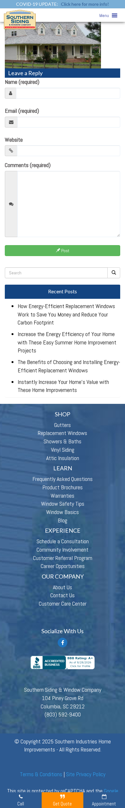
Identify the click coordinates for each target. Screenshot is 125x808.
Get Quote (62, 804)
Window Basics (62, 512)
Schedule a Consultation (63, 541)
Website (14, 139)
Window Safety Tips (62, 503)
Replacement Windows (62, 433)
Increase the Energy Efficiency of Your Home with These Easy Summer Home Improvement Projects (67, 342)
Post (64, 250)
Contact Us (62, 595)
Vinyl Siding (62, 449)
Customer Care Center (63, 603)
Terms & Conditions (41, 774)
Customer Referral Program (62, 558)
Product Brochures (62, 487)
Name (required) (22, 81)
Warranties (62, 495)
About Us (62, 587)
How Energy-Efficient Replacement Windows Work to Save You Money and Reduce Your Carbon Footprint (66, 314)
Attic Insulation (62, 458)
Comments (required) (28, 165)
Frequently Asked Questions (62, 479)
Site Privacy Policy (85, 774)
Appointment (104, 804)
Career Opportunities (63, 566)
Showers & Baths (62, 441)
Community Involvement (62, 549)
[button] (104, 15)
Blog (62, 520)
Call (20, 804)
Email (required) (22, 110)
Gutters (62, 425)
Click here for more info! (85, 4)
